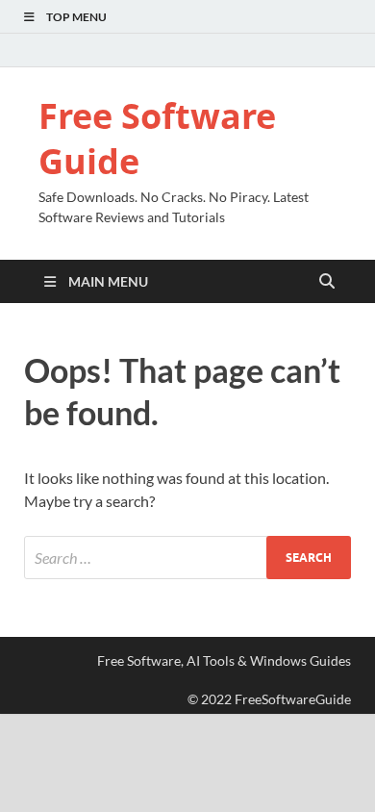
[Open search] (326, 282)
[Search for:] (187, 557)
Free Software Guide (157, 138)
